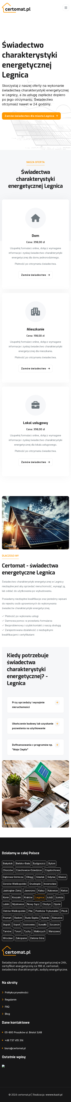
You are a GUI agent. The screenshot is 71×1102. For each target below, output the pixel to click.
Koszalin (16, 897)
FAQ (6, 1006)
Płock (64, 911)
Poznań (7, 917)
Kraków (28, 897)
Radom (18, 917)
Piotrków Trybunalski (47, 911)
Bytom (52, 863)
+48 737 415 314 (14, 1040)
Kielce (64, 890)
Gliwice (62, 877)
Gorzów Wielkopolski (14, 883)
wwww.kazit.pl (54, 1094)
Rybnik (45, 917)
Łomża (59, 897)
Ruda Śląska (31, 917)
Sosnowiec (29, 924)
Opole (57, 904)
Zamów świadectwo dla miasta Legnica (29, 115)
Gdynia (51, 877)
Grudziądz (35, 883)
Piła (30, 911)
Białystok (8, 863)
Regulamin (10, 999)
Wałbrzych (39, 931)
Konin (6, 897)
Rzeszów (57, 917)
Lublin (6, 904)
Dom (35, 236)
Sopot (16, 924)
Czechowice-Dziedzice (29, 870)
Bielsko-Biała (23, 863)
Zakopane (21, 938)
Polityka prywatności (16, 992)
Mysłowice (18, 904)
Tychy (27, 931)
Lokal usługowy (35, 423)
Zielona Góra (37, 938)
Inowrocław (50, 883)
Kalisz (41, 890)
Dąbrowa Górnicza (13, 877)
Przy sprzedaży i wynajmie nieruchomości (28, 705)
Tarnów (7, 931)
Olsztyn (47, 904)
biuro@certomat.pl (15, 1048)
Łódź (50, 897)
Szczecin (55, 924)
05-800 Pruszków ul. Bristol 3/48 (23, 1032)
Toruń (17, 931)
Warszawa (54, 931)
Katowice (53, 890)
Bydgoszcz (39, 863)
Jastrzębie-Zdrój (12, 890)
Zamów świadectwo (33, 274)
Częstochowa (52, 870)
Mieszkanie (35, 329)
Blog (7, 1013)
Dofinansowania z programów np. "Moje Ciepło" (32, 747)
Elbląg (29, 877)
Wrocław (8, 938)
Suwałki (42, 924)
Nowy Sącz (33, 904)
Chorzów (8, 870)
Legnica (40, 897)
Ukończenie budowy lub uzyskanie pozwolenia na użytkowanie (32, 726)
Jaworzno (29, 890)
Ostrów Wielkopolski (14, 911)
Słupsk (6, 924)
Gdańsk (40, 877)
